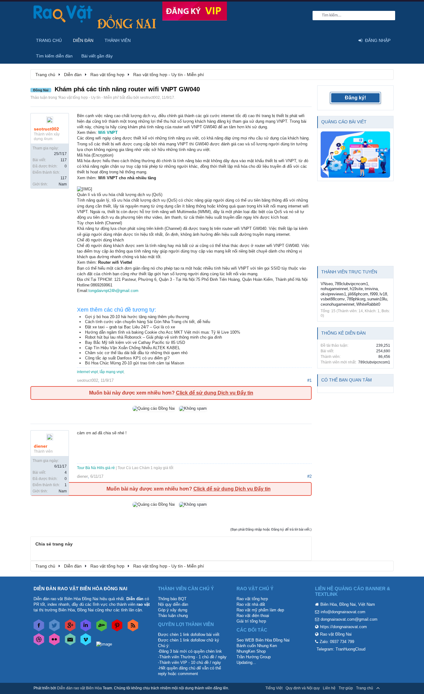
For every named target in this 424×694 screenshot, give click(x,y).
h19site (356, 288)
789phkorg (356, 299)
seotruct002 (150, 97)
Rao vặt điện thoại (253, 615)
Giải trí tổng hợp (251, 621)
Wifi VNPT (108, 132)
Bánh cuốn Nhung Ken (257, 645)
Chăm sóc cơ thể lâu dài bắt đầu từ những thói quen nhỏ (136, 352)
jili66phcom (358, 294)
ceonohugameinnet (337, 304)
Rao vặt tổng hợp (252, 598)
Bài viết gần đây (97, 55)
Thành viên (118, 40)
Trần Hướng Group (254, 657)
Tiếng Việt (273, 688)
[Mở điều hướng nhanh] (385, 74)
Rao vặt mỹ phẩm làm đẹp (260, 610)
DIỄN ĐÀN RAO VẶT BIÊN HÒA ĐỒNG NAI (80, 588)
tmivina (371, 288)
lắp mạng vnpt (112, 372)
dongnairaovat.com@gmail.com (349, 619)
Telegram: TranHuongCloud (341, 649)
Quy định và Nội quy (303, 688)
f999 (374, 294)
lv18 (383, 294)
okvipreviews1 (333, 294)
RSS (387, 688)
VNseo (327, 283)
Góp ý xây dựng (172, 610)
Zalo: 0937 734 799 (337, 641)
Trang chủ (49, 40)
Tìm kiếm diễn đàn (54, 55)
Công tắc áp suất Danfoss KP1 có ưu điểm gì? (127, 358)
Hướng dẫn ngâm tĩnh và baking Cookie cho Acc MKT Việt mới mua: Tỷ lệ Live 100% (162, 332)
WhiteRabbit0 (368, 304)
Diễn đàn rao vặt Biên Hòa (79, 688)
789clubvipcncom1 (351, 283)
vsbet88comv (333, 299)
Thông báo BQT (172, 598)
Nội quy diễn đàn (173, 604)
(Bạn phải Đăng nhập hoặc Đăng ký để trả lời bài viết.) (271, 529)
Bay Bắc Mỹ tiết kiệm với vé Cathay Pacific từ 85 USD (135, 342)
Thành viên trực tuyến (349, 271)
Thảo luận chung (173, 615)
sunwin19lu (377, 299)
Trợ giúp (346, 688)
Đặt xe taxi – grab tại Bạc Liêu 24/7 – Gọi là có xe (130, 327)
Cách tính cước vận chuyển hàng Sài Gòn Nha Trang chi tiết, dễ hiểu (147, 321)
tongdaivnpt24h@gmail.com (113, 290)
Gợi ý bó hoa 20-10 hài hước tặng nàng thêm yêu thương (137, 316)
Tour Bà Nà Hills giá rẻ (96, 468)
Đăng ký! (355, 97)
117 (64, 160)
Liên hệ (329, 688)
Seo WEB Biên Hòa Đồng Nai (263, 640)
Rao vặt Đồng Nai (336, 634)
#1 (309, 380)
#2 (309, 476)
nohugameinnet (334, 288)
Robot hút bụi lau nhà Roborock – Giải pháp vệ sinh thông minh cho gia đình (153, 337)
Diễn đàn (83, 40)
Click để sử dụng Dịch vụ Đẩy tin (214, 392)
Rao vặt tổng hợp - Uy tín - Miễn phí (88, 97)
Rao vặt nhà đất (251, 604)
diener (40, 446)
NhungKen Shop (251, 651)
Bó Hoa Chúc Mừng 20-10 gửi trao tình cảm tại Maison (134, 363)
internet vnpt (87, 372)
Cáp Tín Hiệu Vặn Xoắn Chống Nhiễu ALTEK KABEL (132, 347)
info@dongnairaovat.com (343, 612)
